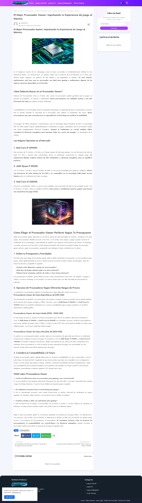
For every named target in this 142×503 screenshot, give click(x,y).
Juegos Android (41, 3)
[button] (122, 3)
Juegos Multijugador (93, 490)
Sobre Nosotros (90, 500)
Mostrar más (88, 456)
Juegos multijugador (65, 3)
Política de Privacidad (110, 500)
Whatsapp (47, 436)
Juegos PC (52, 3)
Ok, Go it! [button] (9, 497)
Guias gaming (29, 11)
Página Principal (18, 11)
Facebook (27, 436)
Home (31, 3)
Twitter (37, 436)
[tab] (31, 3)
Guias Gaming (79, 3)
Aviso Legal (99, 500)
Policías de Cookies (124, 500)
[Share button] (54, 435)
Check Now (15, 492)
